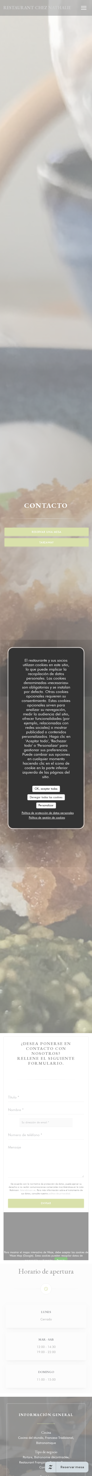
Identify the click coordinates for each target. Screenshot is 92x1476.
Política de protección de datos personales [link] (48, 813)
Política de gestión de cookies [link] (47, 817)
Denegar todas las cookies (46, 797)
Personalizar (46, 805)
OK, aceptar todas (46, 788)
